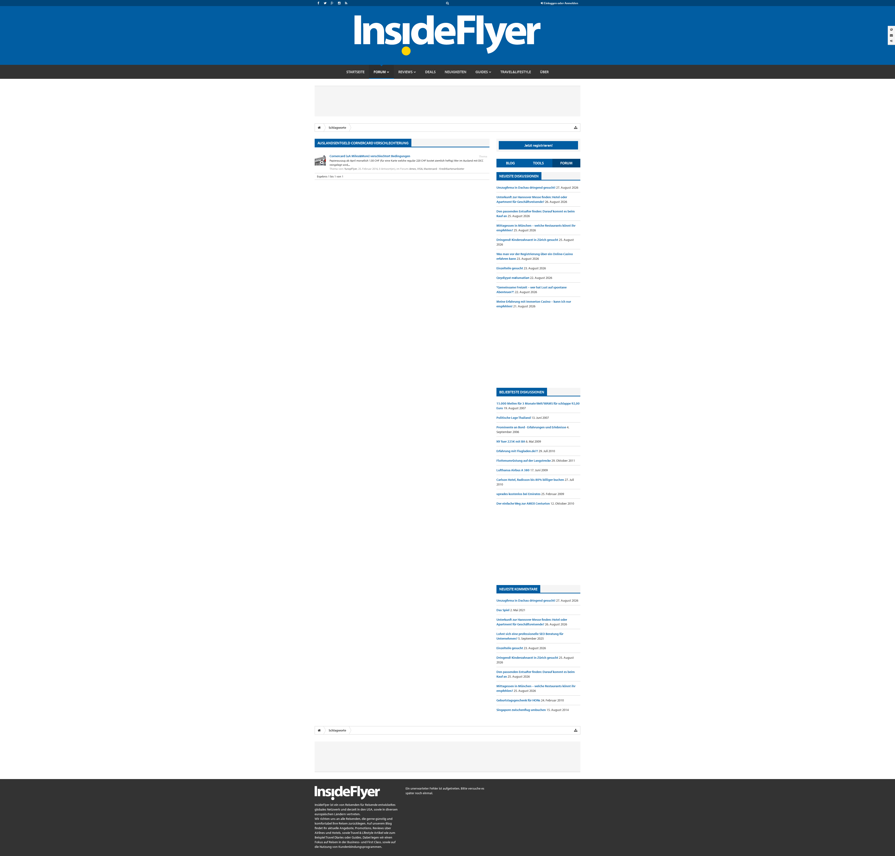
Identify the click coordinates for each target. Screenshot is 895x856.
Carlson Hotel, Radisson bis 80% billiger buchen (530, 480)
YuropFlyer (350, 168)
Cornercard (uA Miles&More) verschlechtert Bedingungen (370, 156)
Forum (566, 163)
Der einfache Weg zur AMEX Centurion (523, 503)
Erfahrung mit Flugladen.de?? (517, 451)
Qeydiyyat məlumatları (513, 278)
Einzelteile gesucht (510, 268)
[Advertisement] (538, 348)
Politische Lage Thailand (513, 418)
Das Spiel (503, 610)
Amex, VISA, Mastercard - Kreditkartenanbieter (436, 168)
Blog (510, 163)
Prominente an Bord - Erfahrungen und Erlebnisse (531, 427)
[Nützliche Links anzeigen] (575, 128)
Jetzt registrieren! (538, 145)
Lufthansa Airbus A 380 (513, 470)
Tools (538, 163)
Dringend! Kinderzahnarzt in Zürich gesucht (527, 240)
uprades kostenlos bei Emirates (518, 494)
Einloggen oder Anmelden (560, 3)
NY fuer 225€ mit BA (511, 441)
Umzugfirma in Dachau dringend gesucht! (526, 187)
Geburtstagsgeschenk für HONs (518, 700)
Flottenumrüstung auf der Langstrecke (523, 460)
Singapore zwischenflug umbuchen (521, 710)
